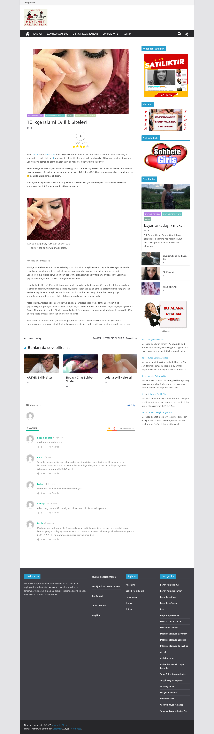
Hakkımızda (131, 597)
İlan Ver (37, 33)
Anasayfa (130, 584)
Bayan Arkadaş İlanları (55, 115)
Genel (70, 115)
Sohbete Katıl (110, 33)
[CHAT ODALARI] (151, 288)
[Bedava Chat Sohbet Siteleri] (80, 356)
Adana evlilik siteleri (119, 377)
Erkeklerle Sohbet (169, 627)
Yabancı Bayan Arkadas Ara (173, 711)
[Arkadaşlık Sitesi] (27, 33)
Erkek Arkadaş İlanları (85, 33)
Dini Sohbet (169, 272)
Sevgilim (96, 615)
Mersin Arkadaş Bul (157, 376)
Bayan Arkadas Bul (57, 33)
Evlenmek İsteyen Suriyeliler (174, 646)
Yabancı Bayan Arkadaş (171, 704)
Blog (162, 609)
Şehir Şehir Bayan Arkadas (173, 674)
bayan (35, 154)
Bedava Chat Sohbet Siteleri (79, 379)
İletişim (127, 33)
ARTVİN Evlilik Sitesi (40, 377)
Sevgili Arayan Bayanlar (85, 115)
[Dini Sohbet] (151, 273)
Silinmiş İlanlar (167, 686)
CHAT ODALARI (170, 287)
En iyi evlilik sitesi (156, 339)
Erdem (40, 483)
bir (53, 158)
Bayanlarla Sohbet (169, 603)
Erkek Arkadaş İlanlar (170, 621)
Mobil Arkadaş (167, 658)
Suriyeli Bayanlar (168, 692)
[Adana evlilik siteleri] (119, 356)
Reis (144, 339)
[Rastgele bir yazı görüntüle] (186, 33)
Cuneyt (41, 503)
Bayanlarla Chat (168, 597)
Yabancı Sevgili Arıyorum (159, 412)
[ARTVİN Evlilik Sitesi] (41, 356)
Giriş (132, 405)
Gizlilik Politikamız (135, 590)
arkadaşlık (50, 154)
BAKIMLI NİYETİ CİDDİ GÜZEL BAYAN (113, 338)
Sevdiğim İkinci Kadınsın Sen (175, 257)
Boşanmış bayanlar (169, 615)
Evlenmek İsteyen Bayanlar (173, 633)
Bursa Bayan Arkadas (157, 357)
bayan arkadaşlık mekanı (164, 225)
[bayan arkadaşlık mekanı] (166, 196)
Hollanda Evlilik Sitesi (157, 394)
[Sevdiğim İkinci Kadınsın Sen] (151, 258)
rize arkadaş (34, 338)
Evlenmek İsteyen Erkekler (173, 639)
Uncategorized (167, 698)
